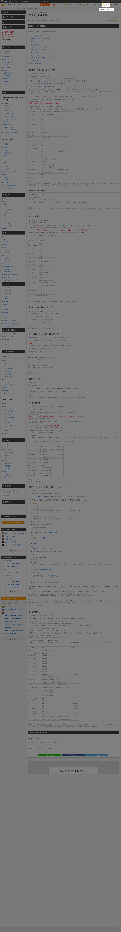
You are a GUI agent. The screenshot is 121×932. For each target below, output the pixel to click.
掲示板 (107, 4)
